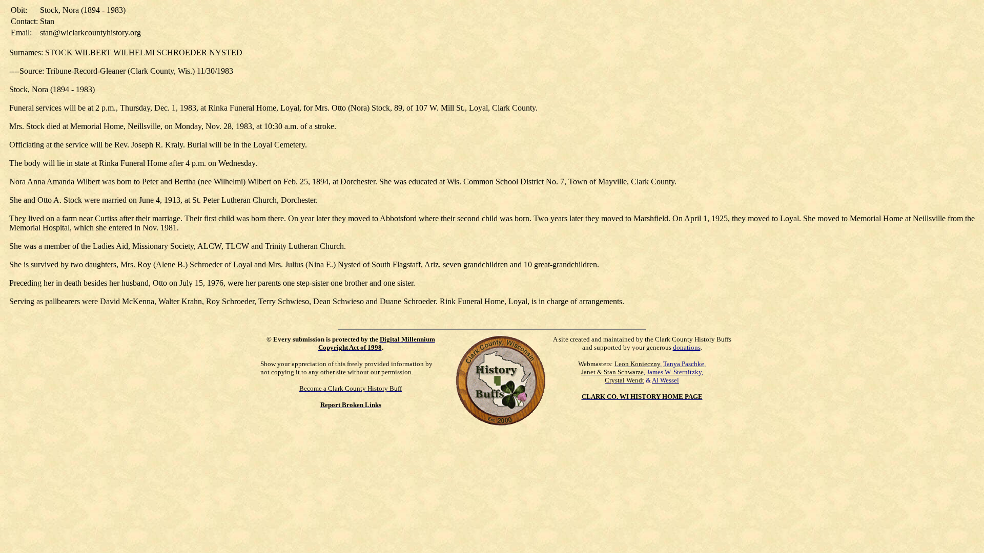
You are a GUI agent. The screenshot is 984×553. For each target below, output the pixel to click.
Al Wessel (665, 380)
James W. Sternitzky (674, 372)
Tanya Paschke (683, 364)
